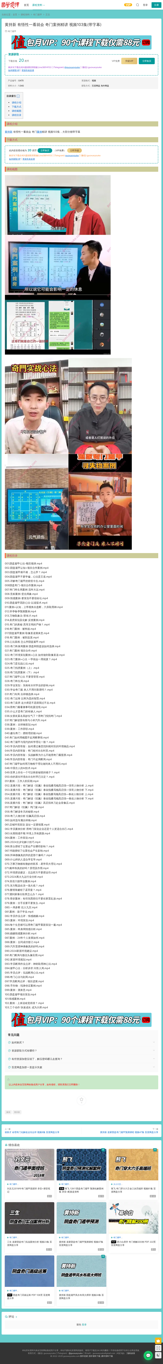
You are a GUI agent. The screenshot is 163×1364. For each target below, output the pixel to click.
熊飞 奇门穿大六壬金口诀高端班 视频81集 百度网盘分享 (133, 1190)
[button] (18, 96)
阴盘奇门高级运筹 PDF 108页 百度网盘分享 (28, 1296)
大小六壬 (117, 1184)
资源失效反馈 (28, 70)
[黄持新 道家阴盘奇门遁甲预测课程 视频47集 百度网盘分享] (81, 1218)
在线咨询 (148, 1355)
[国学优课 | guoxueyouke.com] (10, 5)
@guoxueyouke (72, 67)
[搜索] (137, 4)
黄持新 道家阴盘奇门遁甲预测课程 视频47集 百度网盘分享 (129, 1132)
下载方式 (16, 106)
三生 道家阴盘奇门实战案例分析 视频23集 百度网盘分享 (29, 1243)
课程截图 (16, 110)
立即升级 (74, 150)
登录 (84, 1324)
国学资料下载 (94, 1356)
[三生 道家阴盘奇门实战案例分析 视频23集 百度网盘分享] (29, 1218)
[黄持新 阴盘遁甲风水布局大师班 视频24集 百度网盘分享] (81, 1271)
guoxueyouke (72, 155)
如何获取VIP (14, 70)
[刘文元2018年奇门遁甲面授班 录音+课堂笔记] (29, 1164)
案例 (39, 131)
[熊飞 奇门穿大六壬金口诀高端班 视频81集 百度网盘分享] (133, 1164)
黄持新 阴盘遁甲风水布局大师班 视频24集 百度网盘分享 (81, 1296)
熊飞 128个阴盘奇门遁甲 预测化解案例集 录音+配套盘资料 (81, 1190)
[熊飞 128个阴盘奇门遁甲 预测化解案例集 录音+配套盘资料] (81, 1164)
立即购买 (146, 61)
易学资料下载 (107, 1356)
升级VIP (129, 61)
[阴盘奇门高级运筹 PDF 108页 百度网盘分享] (29, 1271)
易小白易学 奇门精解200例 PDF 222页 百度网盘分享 (133, 1243)
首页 (26, 5)
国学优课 (84, 1356)
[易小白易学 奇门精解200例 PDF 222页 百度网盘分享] (133, 1218)
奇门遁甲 (12, 31)
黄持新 (8, 131)
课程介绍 (16, 102)
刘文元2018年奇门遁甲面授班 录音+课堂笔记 (28, 1190)
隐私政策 (131, 1353)
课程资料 (37, 5)
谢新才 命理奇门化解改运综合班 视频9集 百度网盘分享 (32, 1132)
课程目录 (16, 115)
